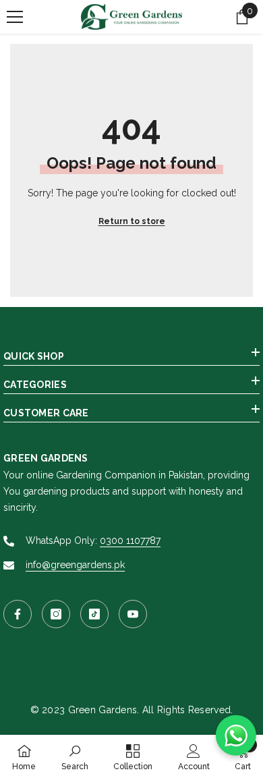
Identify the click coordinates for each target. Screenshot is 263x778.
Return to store (131, 221)
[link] (75, 756)
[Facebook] (17, 614)
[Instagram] (56, 614)
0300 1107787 (130, 540)
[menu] (15, 17)
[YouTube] (133, 614)
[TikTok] (94, 614)
